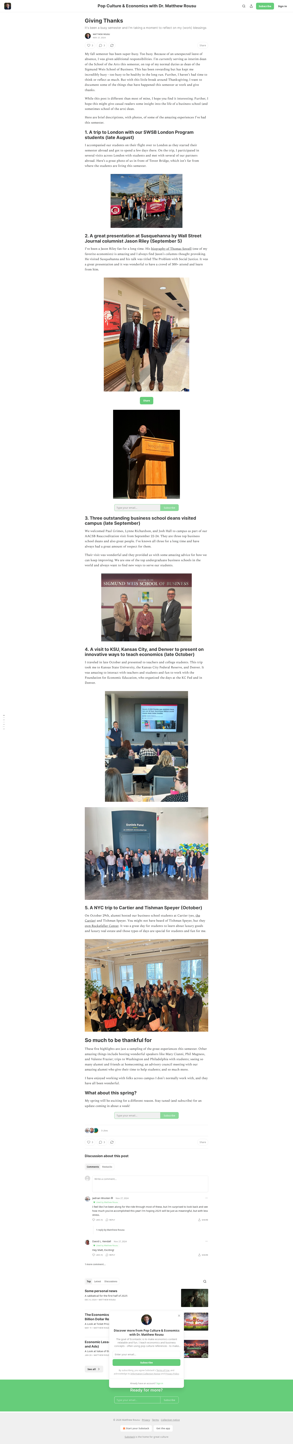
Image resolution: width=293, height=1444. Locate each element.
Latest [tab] (97, 1281)
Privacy (146, 1419)
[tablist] (99, 1166)
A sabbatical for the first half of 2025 (106, 1295)
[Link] (80, 135)
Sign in (282, 6)
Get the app (163, 1428)
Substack (130, 1436)
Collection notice (170, 1419)
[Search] (243, 6)
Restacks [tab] (107, 1166)
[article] (146, 1298)
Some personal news (101, 1291)
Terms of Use (162, 1370)
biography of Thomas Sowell (171, 248)
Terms (155, 1419)
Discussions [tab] (110, 1281)
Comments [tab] (93, 1166)
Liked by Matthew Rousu (107, 1202)
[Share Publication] (251, 6)
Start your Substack (137, 1428)
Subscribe (265, 6)
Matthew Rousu (101, 34)
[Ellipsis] (206, 1198)
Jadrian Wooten (101, 1198)
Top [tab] (89, 1281)
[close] (179, 1315)
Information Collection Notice (145, 1373)
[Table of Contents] (3, 722)
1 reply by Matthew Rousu (110, 1229)
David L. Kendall (101, 1241)
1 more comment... (95, 1264)
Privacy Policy (172, 1373)
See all (91, 1369)
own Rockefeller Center (102, 926)
